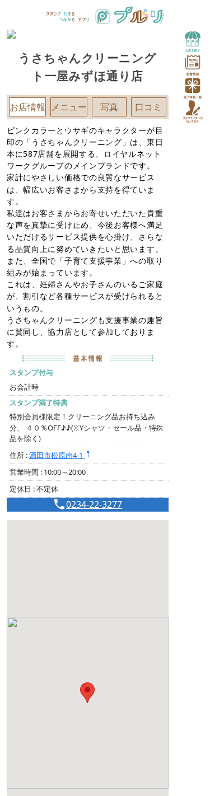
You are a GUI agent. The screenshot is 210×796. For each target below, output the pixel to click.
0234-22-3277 (94, 504)
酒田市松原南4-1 (57, 455)
